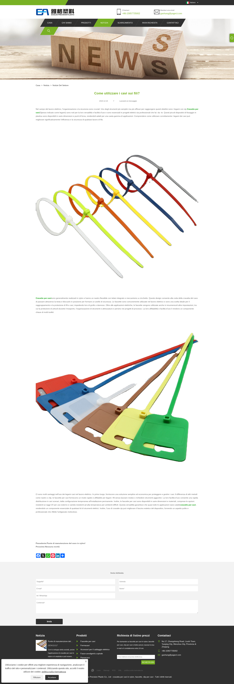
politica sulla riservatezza (54, 672)
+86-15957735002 (131, 13)
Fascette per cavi (87, 641)
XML (120, 670)
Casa (49, 23)
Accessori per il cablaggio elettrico (95, 649)
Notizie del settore (61, 85)
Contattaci (173, 23)
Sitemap (106, 670)
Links (99, 670)
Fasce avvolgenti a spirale (91, 653)
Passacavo (85, 658)
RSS (114, 670)
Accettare (52, 677)
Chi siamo (67, 23)
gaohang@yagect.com (171, 13)
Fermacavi (85, 645)
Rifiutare (36, 677)
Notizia (104, 23)
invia (49, 621)
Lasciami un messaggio (128, 101)
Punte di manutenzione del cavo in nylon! (66, 543)
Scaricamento (125, 23)
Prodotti (86, 23)
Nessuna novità (52, 547)
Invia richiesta (149, 23)
